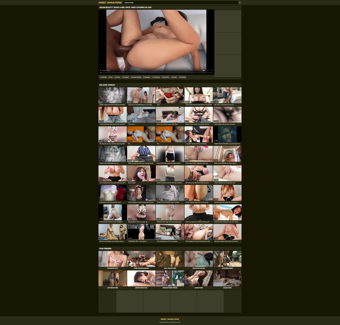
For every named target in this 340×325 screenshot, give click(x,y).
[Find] (239, 2)
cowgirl (126, 77)
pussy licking (137, 77)
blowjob (147, 77)
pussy (175, 77)
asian (118, 77)
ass (111, 77)
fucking (183, 77)
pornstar (166, 77)
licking (104, 77)
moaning (157, 77)
